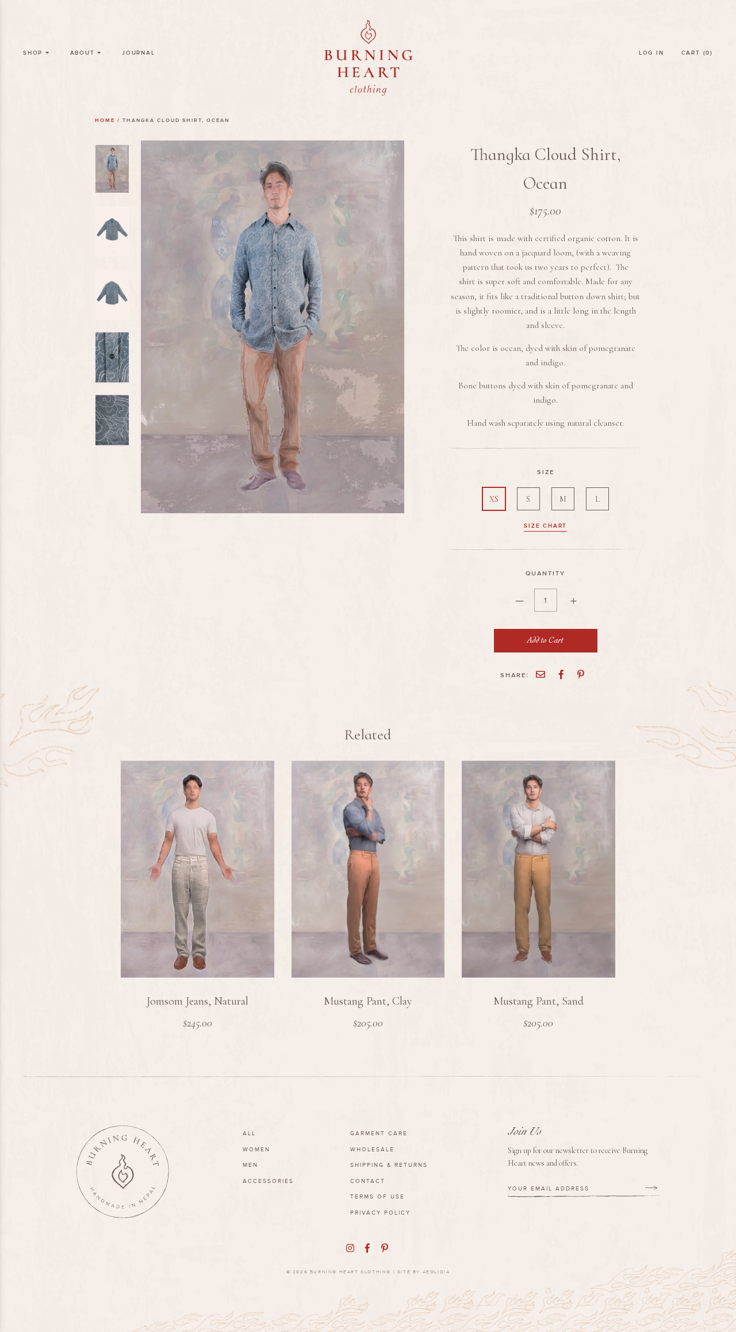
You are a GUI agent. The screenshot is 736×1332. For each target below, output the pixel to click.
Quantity (545, 573)
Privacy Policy (380, 1212)
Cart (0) (697, 52)
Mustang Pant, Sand (538, 1001)
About (84, 52)
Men (250, 1165)
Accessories (268, 1181)
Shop (34, 52)
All (249, 1133)
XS (494, 499)
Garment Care (379, 1133)
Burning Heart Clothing (350, 1271)
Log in (651, 52)
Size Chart (545, 525)
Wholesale (372, 1149)
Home (105, 120)
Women (256, 1149)
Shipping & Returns (389, 1165)
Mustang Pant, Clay (368, 1001)
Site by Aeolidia (423, 1271)
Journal (138, 52)
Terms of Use (377, 1196)
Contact (367, 1181)
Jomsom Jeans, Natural (197, 1001)
